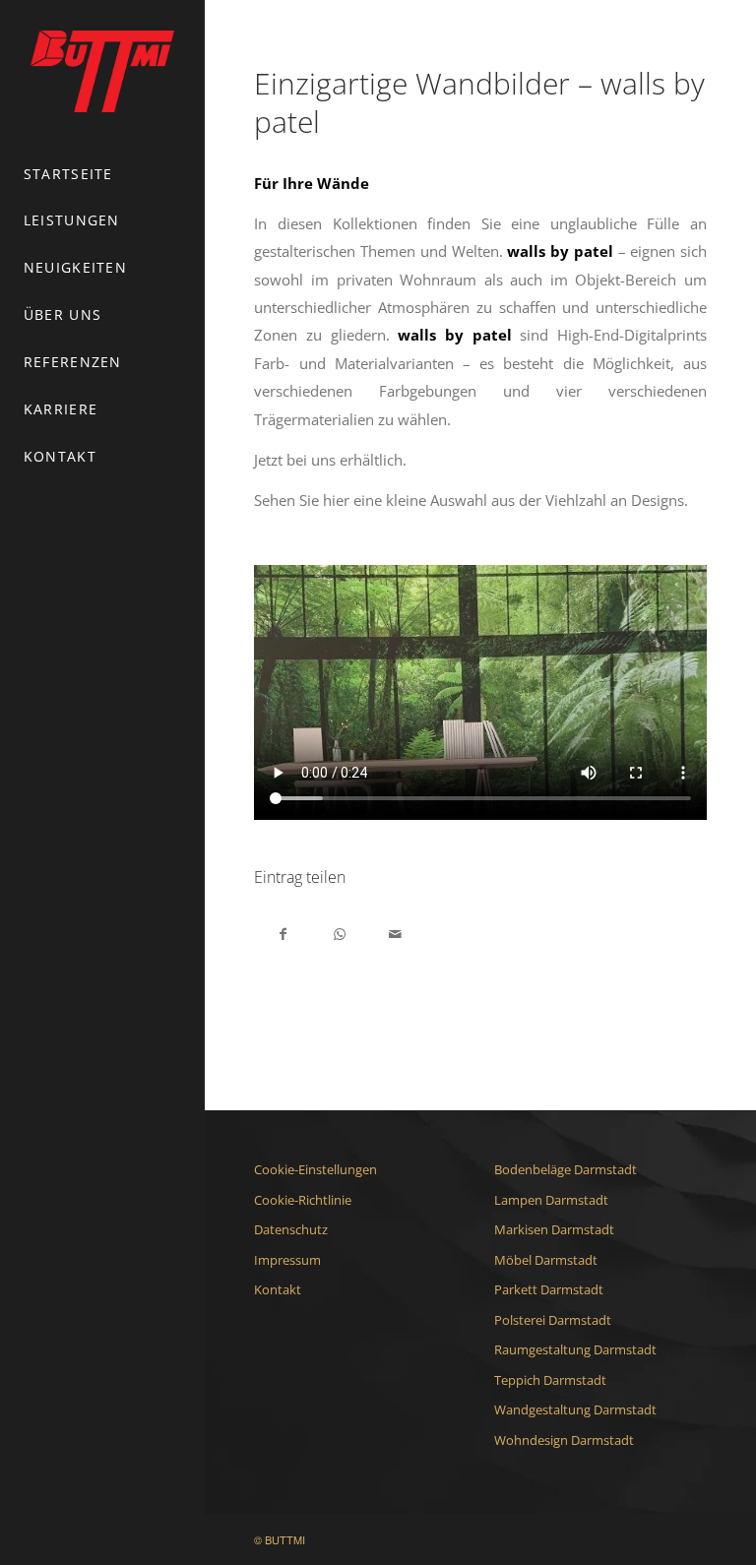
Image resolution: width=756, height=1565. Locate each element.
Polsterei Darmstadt (552, 1320)
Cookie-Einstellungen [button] (315, 1169)
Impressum (287, 1260)
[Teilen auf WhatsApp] (339, 933)
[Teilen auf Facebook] (283, 933)
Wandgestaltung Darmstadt (575, 1409)
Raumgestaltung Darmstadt (575, 1349)
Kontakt (277, 1289)
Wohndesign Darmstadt (564, 1440)
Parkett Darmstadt (548, 1289)
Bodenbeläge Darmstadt (565, 1169)
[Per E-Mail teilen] (395, 933)
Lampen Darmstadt (551, 1200)
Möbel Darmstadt (546, 1260)
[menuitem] (102, 175)
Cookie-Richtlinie (302, 1200)
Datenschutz (291, 1229)
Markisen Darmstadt (554, 1229)
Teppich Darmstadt (550, 1380)
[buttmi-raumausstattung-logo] (102, 71)
